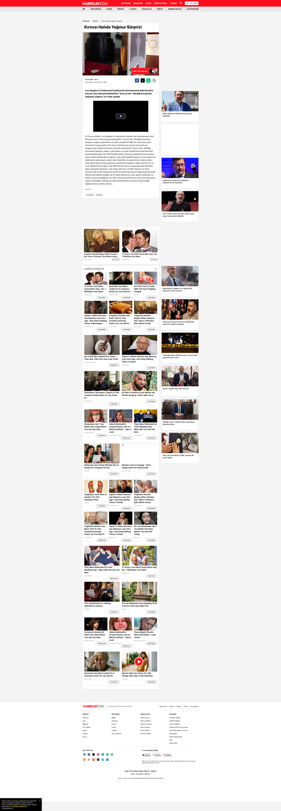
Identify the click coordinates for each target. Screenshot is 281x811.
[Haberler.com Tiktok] (98, 760)
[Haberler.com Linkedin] (102, 755)
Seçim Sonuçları (146, 724)
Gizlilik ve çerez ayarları (125, 778)
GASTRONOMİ (192, 9)
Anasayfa (86, 21)
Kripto (85, 730)
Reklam (171, 706)
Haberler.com (145, 714)
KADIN (109, 9)
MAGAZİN (138, 3)
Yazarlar (114, 730)
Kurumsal (172, 714)
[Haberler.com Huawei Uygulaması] (167, 755)
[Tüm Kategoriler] (84, 9)
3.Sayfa (85, 733)
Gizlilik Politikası (174, 721)
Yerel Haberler (116, 733)
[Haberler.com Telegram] (102, 760)
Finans (114, 724)
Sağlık (114, 718)
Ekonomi (85, 718)
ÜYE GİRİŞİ (193, 3)
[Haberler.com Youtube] (93, 760)
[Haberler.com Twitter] (93, 755)
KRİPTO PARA (160, 3)
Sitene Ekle (173, 743)
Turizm (114, 727)
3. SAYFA (133, 9)
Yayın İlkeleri (194, 706)
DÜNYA (160, 9)
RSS (170, 740)
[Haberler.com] (93, 706)
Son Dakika (86, 727)
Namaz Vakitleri (145, 721)
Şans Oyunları (145, 727)
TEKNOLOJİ (147, 9)
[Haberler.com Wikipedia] (89, 760)
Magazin (85, 724)
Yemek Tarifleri (145, 733)
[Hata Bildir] (136, 778)
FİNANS (120, 9)
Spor (84, 721)
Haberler (86, 714)
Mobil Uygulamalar (175, 737)
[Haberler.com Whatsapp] (107, 755)
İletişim (179, 706)
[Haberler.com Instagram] (98, 755)
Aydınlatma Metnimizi (19, 806)
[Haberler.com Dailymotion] (107, 760)
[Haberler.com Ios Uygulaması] (146, 755)
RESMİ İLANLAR (174, 9)
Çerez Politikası (174, 724)
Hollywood (99, 195)
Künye (186, 706)
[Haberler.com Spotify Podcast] (112, 755)
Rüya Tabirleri (145, 730)
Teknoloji (115, 721)
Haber (133, 774)
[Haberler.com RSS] (84, 760)
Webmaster (173, 733)
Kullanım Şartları (174, 718)
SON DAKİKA (95, 9)
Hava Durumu (145, 718)
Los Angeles (90, 195)
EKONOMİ (126, 3)
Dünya (85, 737)
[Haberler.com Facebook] (89, 755)
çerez (4, 803)
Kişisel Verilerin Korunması (178, 727)
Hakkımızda (163, 706)
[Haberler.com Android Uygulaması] (157, 755)
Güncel (95, 21)
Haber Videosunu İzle (140, 71)
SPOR (148, 3)
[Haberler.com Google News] (84, 755)
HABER (173, 3)
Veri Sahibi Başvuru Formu (178, 730)
